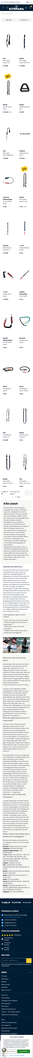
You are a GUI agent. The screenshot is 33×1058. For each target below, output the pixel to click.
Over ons (4, 995)
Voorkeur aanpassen (10, 1051)
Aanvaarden (23, 1051)
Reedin (5, 885)
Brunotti (6, 846)
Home (3, 13)
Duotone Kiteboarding (10, 850)
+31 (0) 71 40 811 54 (10, 920)
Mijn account (5, 990)
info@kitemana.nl (10, 922)
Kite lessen (5, 1006)
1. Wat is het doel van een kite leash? (16, 620)
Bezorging (4, 979)
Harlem (5, 863)
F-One (5, 854)
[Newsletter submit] (28, 960)
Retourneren (5, 984)
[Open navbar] (3, 7)
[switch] (4, 1055)
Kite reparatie (6, 1003)
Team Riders (5, 998)
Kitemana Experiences (9, 1022)
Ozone (5, 881)
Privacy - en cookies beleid (10, 1012)
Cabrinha (6, 848)
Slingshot (6, 891)
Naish (5, 875)
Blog (2, 1019)
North (5, 879)
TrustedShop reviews (8, 939)
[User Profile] (26, 7)
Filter (10, 20)
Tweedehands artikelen (9, 1000)
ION (4, 865)
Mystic (5, 871)
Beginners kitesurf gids (9, 1028)
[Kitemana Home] (16, 7)
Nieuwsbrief (5, 1031)
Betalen (4, 981)
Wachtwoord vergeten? (9, 1033)
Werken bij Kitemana (8, 1009)
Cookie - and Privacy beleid (16, 1055)
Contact (4, 976)
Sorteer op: (24, 20)
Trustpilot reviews (7, 944)
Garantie (4, 987)
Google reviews (6, 948)
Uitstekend (17, 935)
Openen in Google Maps (12, 917)
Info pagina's (5, 1025)
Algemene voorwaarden (9, 1014)
